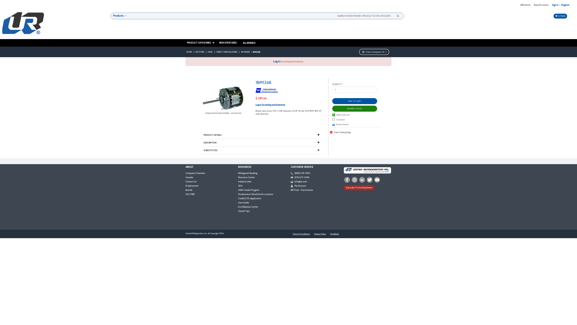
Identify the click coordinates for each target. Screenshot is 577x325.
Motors (200, 52)
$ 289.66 (261, 98)
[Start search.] (397, 16)
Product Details (213, 135)
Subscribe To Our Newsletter (359, 187)
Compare (340, 119)
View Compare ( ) (375, 52)
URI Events (525, 5)
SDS (240, 185)
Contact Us (191, 181)
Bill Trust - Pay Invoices (302, 190)
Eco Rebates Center (248, 207)
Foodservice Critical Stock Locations (255, 194)
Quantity (337, 84)
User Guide (243, 202)
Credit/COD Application (249, 198)
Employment (192, 185)
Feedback (334, 234)
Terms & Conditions (301, 234)
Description (210, 142)
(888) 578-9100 (302, 173)
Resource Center (246, 177)
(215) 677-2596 (302, 177)
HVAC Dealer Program (248, 190)
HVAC (210, 52)
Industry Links (244, 181)
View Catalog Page (342, 132)
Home (189, 52)
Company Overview (195, 173)
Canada (189, 177)
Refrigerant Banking (247, 173)
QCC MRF (190, 194)
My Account (300, 185)
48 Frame (245, 52)
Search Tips (244, 211)
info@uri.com (301, 181)
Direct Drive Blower (226, 52)
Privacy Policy (320, 234)
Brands (189, 190)
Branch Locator (541, 5)
